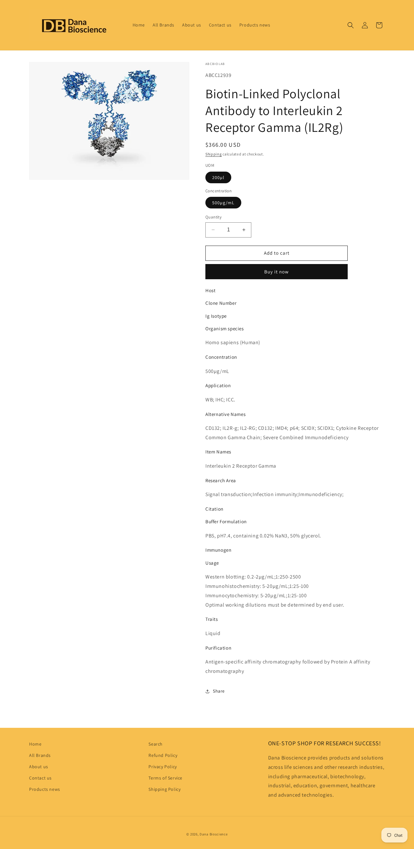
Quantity (213, 217)
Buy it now (276, 272)
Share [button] (219, 691)
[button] (350, 25)
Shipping (213, 154)
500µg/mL (223, 203)
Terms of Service (165, 778)
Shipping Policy (164, 789)
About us (38, 766)
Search (155, 744)
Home (35, 744)
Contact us (40, 778)
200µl (218, 177)
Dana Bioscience (214, 834)
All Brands (40, 755)
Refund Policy (162, 755)
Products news (44, 789)
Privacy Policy (162, 766)
